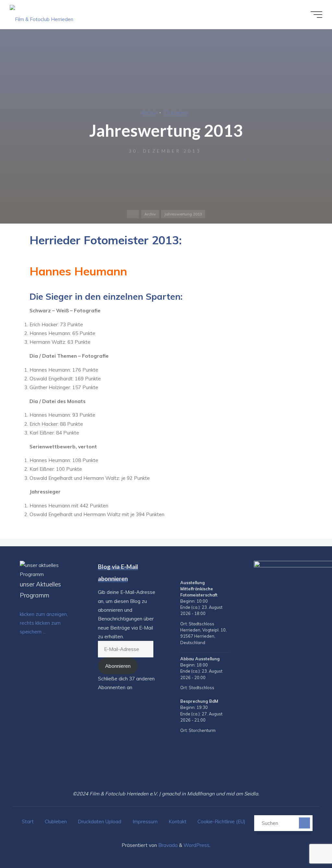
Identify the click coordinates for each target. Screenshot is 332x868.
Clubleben (176, 113)
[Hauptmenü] (316, 14)
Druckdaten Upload (99, 821)
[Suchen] (304, 822)
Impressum (145, 821)
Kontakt (177, 821)
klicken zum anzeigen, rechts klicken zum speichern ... (44, 623)
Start (28, 821)
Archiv (149, 113)
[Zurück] (181, 569)
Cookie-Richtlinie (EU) (221, 821)
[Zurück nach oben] (306, 842)
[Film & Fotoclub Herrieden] (41, 14)
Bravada (167, 845)
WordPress (196, 845)
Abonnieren (118, 666)
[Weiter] (228, 569)
